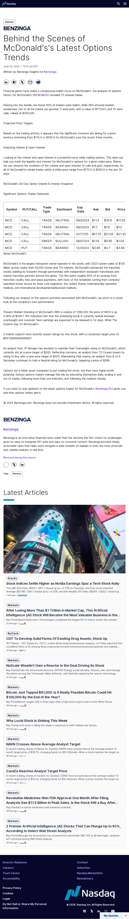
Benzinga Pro (104, 388)
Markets (9, 22)
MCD (44, 95)
